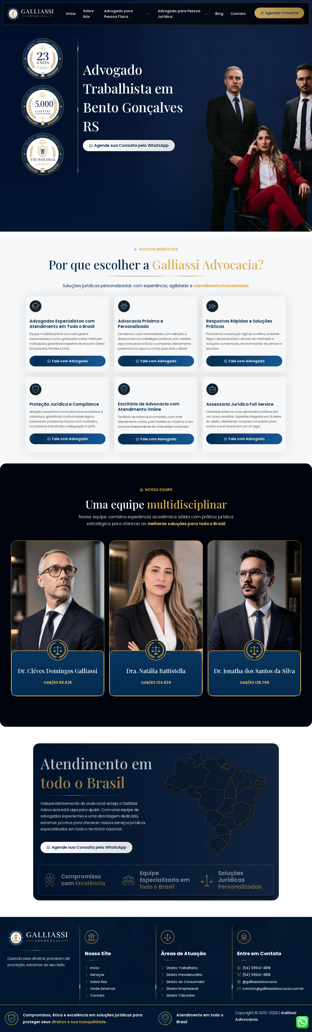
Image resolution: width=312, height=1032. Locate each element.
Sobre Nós (88, 14)
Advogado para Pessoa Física (118, 14)
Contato (238, 13)
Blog (219, 13)
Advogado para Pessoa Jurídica (179, 14)
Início (71, 13)
